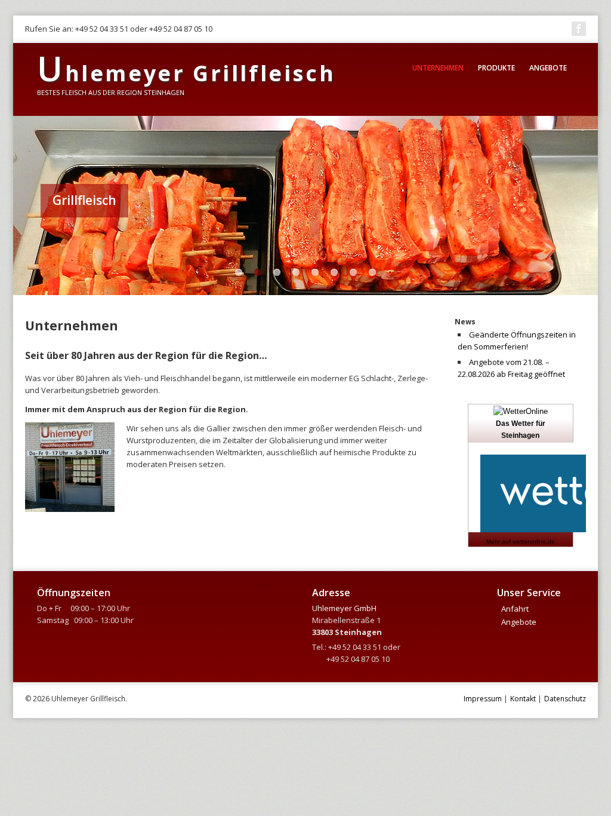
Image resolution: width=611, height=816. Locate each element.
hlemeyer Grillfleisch (186, 73)
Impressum (483, 699)
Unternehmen (438, 68)
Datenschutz (565, 699)
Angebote (548, 68)
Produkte (496, 68)
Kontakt (523, 699)
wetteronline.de (534, 541)
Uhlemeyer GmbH (344, 608)
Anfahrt (515, 608)
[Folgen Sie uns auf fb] (579, 29)
